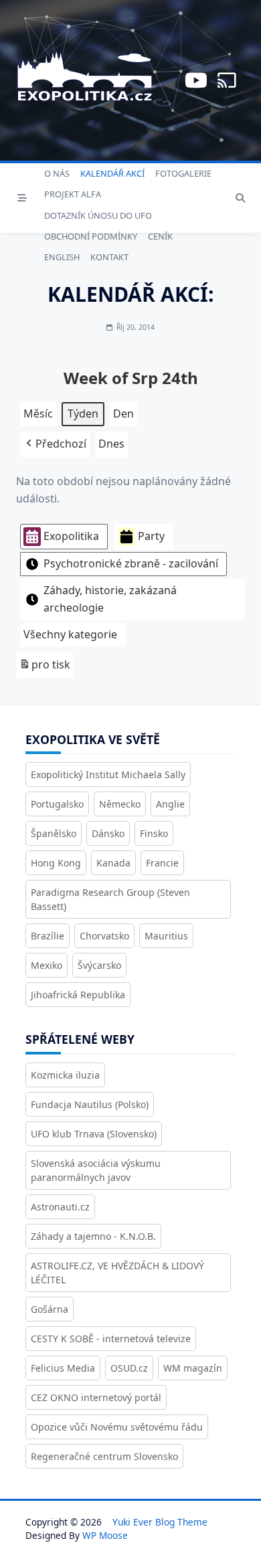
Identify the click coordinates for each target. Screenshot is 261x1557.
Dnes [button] (111, 443)
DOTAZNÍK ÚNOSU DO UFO (98, 215)
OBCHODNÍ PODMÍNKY (90, 236)
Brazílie (47, 935)
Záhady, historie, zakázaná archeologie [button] (110, 599)
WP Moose (105, 1535)
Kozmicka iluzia (65, 1075)
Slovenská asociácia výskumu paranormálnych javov (96, 1170)
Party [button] (151, 536)
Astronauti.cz (60, 1206)
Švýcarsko (99, 965)
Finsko (154, 833)
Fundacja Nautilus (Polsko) (90, 1104)
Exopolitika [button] (71, 536)
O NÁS (57, 173)
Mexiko (46, 965)
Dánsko (108, 833)
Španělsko (53, 833)
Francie (162, 862)
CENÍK (160, 236)
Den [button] (123, 413)
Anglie (170, 804)
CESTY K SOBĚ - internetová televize (111, 1338)
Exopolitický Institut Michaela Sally (108, 774)
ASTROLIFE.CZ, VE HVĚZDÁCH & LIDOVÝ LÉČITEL (117, 1272)
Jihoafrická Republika (78, 994)
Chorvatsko (104, 935)
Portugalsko (57, 804)
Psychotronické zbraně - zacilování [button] (131, 563)
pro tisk (44, 667)
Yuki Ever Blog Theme (159, 1522)
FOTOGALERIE (183, 173)
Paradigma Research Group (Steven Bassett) (110, 899)
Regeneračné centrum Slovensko (104, 1456)
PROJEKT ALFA (72, 194)
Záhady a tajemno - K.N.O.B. (93, 1236)
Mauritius (166, 935)
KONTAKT (109, 257)
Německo (120, 804)
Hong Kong (56, 862)
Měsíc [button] (38, 413)
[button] (55, 444)
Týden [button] (83, 413)
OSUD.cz (129, 1368)
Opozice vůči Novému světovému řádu (117, 1427)
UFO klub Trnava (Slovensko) (94, 1133)
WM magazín (192, 1368)
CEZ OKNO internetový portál (96, 1397)
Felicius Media (63, 1368)
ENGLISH (62, 257)
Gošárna (49, 1309)
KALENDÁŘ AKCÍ (112, 173)
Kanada (113, 862)
